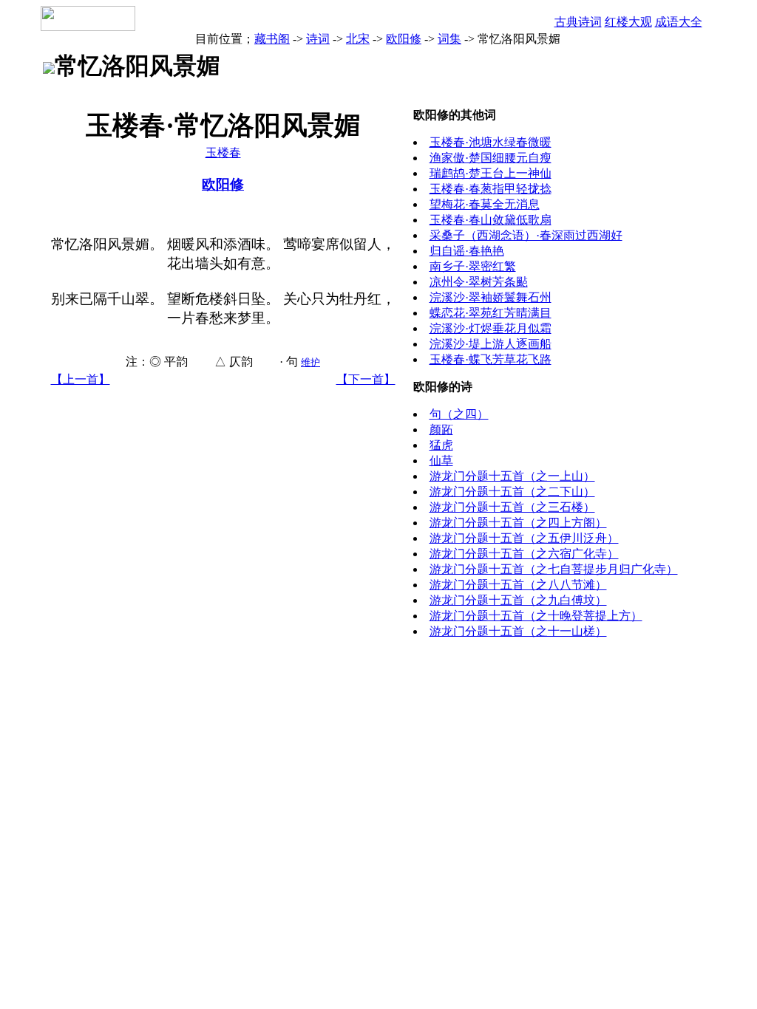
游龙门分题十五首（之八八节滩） (518, 584)
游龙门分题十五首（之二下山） (512, 491)
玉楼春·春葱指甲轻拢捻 (490, 188)
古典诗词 (578, 22)
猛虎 (441, 445)
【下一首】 (366, 379)
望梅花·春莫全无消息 (485, 204)
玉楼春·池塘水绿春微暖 (490, 142)
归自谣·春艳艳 (467, 250)
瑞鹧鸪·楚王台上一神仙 (490, 173)
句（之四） (459, 414)
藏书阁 (272, 39)
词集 (449, 39)
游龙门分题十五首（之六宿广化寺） (524, 553)
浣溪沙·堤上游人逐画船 (490, 344)
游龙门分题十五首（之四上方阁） (518, 522)
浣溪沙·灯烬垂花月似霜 (490, 328)
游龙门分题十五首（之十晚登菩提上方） (536, 615)
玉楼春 (223, 152)
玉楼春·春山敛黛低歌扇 (490, 219)
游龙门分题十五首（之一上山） (512, 476)
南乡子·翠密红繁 (473, 266)
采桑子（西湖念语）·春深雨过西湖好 (526, 235)
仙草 (441, 460)
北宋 (358, 39)
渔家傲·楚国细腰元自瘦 (490, 157)
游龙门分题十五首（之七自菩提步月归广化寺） (554, 569)
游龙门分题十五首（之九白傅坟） (518, 600)
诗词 (318, 39)
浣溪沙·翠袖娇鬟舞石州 (490, 297)
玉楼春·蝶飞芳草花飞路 (490, 359)
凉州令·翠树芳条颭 (479, 282)
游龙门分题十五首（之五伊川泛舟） (524, 538)
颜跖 (441, 429)
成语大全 (678, 22)
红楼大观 (628, 22)
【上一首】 (80, 379)
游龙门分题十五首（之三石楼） (512, 507)
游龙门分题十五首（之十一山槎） (518, 631)
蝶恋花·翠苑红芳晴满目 (490, 313)
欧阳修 (403, 39)
